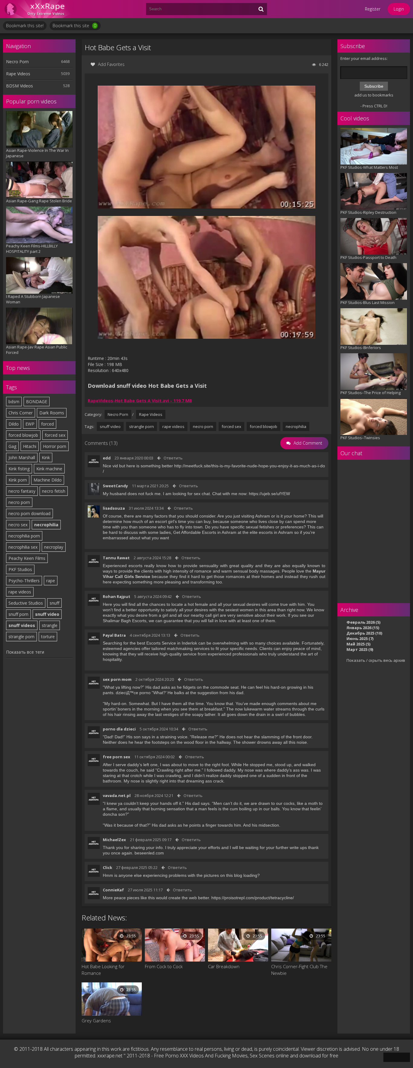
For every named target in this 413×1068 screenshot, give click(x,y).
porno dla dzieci (119, 729)
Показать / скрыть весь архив (375, 660)
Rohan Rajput (116, 596)
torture (48, 636)
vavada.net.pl (117, 795)
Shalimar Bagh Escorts (124, 620)
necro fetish (53, 491)
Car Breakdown (223, 966)
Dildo (13, 424)
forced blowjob (23, 435)
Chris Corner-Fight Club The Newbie (299, 969)
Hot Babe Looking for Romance (103, 969)
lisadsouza (114, 508)
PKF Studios (20, 569)
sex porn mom (117, 679)
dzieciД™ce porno (133, 692)
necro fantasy (21, 491)
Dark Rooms (51, 413)
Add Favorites (111, 64)
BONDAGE (36, 401)
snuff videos (21, 625)
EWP (29, 424)
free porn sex (116, 756)
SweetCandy (115, 485)
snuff (54, 603)
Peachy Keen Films (26, 558)
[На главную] (39, 9)
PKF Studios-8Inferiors (360, 347)
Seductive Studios (25, 603)
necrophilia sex (22, 547)
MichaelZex (114, 839)
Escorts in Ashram (219, 532)
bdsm (13, 401)
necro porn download (29, 513)
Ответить (173, 458)
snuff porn (18, 614)
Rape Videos (18, 74)
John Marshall (21, 457)
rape (50, 580)
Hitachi (29, 446)
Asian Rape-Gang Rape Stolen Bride (39, 201)
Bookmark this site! (25, 25)
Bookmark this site (74, 25)
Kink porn (17, 480)
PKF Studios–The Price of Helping (370, 392)
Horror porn (54, 446)
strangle (49, 625)
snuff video (47, 614)
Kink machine (49, 469)
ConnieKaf (113, 890)
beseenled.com (149, 853)
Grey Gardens (96, 1020)
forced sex (55, 435)
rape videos (19, 592)
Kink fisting (19, 469)
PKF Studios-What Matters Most (369, 167)
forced (47, 424)
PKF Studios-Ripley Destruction (368, 212)
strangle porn (21, 636)
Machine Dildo (48, 480)
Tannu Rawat (116, 557)
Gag (12, 446)
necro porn (19, 502)
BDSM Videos (19, 86)
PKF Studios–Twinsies (360, 437)
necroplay (53, 547)
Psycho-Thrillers (24, 580)
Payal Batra (114, 635)
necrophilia (46, 524)
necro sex (18, 524)
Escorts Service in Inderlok (171, 643)
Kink (46, 457)
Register (372, 9)
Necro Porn (17, 61)
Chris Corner (20, 413)
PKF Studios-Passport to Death (368, 257)
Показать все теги (25, 652)
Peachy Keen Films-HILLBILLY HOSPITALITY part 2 (32, 248)
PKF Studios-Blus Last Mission (367, 302)
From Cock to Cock (164, 966)
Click (107, 867)
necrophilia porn (24, 536)
